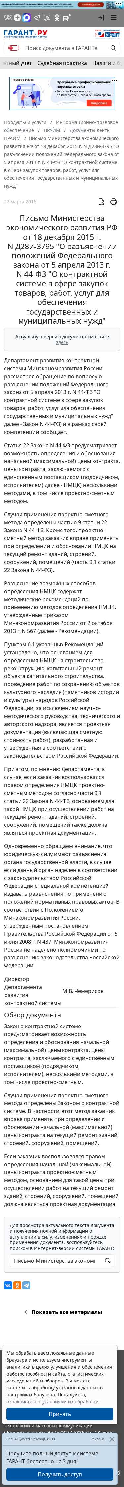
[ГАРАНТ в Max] (26, 17)
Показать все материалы (67, 1312)
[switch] (13, 48)
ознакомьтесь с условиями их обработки (52, 1401)
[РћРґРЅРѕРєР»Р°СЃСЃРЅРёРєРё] (17, 1285)
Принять (60, 1414)
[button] (101, 17)
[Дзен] (17, 17)
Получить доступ (60, 1474)
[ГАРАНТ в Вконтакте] (8, 18)
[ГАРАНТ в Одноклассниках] (57, 18)
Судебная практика (62, 63)
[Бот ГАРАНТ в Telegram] (47, 18)
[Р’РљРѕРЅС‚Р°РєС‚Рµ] (8, 1285)
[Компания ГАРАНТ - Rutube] (67, 18)
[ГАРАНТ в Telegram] (37, 18)
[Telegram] (26, 1285)
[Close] (111, 1439)
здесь (62, 342)
